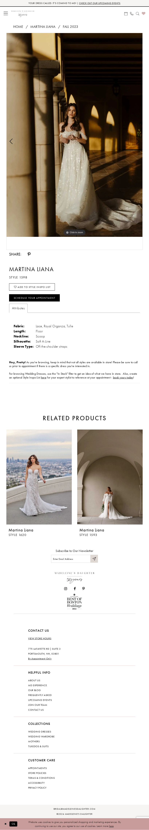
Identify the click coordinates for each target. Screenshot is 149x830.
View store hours (39, 638)
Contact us (36, 709)
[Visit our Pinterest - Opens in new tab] (83, 589)
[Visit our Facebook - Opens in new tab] (75, 589)
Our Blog (34, 690)
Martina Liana (42, 26)
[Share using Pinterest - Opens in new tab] (29, 254)
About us (34, 680)
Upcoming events (40, 700)
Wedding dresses (39, 731)
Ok (13, 824)
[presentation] (39, 477)
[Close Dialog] (5, 824)
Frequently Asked (40, 695)
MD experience (37, 685)
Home (18, 26)
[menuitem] (5, 13)
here (43, 377)
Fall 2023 (70, 26)
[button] (5, 13)
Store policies (37, 773)
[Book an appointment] (126, 13)
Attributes (18, 308)
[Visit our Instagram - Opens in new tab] (65, 589)
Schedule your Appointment (34, 297)
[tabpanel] (74, 135)
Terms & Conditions (41, 778)
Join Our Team (37, 704)
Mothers (34, 741)
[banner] (22, 13)
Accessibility (36, 782)
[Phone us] (132, 13)
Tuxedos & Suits (38, 746)
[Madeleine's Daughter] (74, 577)
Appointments (37, 768)
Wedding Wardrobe (41, 736)
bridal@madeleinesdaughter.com (75, 808)
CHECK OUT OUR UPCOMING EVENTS (99, 3)
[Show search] (137, 13)
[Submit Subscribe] (94, 559)
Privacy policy (37, 787)
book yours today (123, 377)
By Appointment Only (39, 658)
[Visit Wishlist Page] (143, 13)
